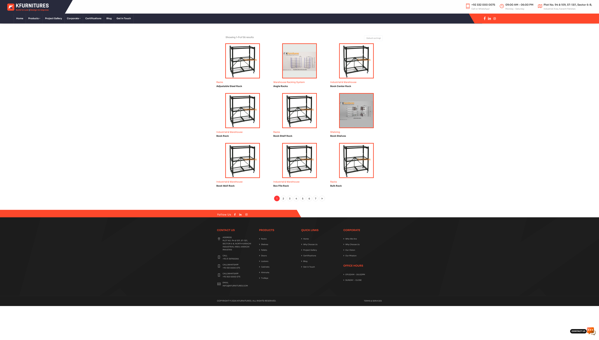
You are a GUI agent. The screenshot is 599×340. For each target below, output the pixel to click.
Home (19, 18)
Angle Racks (280, 86)
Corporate (73, 18)
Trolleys (264, 278)
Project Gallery (53, 18)
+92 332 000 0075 (483, 4)
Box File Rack (281, 185)
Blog (109, 18)
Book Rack (222, 136)
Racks (219, 82)
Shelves (264, 244)
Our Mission (350, 256)
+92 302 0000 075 (231, 277)
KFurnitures (244, 301)
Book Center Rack (340, 86)
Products (33, 18)
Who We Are (351, 239)
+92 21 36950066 (231, 259)
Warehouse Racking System (289, 82)
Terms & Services (373, 301)
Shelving (335, 132)
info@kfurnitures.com (235, 286)
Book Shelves (338, 136)
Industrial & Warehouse (343, 82)
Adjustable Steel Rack (229, 86)
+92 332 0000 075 (231, 268)
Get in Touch (124, 18)
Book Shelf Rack (282, 136)
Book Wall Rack (225, 185)
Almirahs (265, 272)
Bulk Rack (336, 185)
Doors (264, 256)
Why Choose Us (310, 244)
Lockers (264, 261)
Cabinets (265, 267)
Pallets (264, 250)
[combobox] (373, 38)
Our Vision (350, 250)
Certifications (93, 18)
